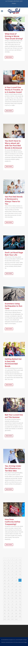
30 (5, 577)
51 (8, 589)
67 (12, 598)
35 (4, 580)
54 (20, 589)
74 (20, 601)
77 (12, 604)
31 (8, 577)
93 (16, 613)
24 (20, 571)
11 (8, 565)
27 (12, 574)
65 (5, 598)
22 (12, 571)
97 (12, 616)
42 (12, 583)
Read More (9, 57)
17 (12, 568)
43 (16, 583)
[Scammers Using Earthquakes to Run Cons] (14, 294)
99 (20, 616)
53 (16, 589)
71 (8, 601)
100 (5, 619)
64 (20, 595)
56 (8, 592)
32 (12, 577)
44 (20, 583)
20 (4, 571)
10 (4, 565)
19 (20, 568)
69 (20, 598)
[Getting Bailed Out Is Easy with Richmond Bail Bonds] (14, 349)
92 (12, 613)
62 (12, 595)
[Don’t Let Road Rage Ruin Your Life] (14, 242)
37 (12, 580)
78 (16, 604)
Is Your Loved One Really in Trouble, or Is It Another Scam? (14, 89)
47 (12, 586)
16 (8, 568)
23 (16, 571)
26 (8, 574)
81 (8, 607)
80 (5, 607)
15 (4, 568)
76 (8, 604)
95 (5, 616)
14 (20, 565)
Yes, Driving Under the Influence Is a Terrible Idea (13, 468)
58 (16, 592)
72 (12, 601)
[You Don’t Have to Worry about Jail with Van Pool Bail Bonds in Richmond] (14, 131)
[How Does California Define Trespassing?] (14, 509)
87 (12, 610)
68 (16, 598)
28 (16, 574)
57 (12, 592)
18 (16, 568)
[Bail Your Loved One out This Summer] (14, 405)
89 (20, 610)
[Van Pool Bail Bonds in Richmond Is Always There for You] (14, 187)
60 (5, 595)
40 (5, 583)
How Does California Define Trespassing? (12, 521)
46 (8, 586)
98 (16, 616)
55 (4, 592)
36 (8, 580)
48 (16, 586)
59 (20, 592)
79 (20, 604)
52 (12, 589)
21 (8, 571)
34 (20, 577)
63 (16, 595)
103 (16, 619)
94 (20, 613)
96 (8, 616)
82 (12, 607)
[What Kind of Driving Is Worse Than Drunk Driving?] (14, 24)
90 (5, 613)
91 (8, 613)
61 (8, 595)
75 (4, 604)
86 (8, 610)
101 (9, 619)
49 (20, 586)
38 (16, 580)
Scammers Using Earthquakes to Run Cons (13, 306)
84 (20, 607)
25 (4, 574)
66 (8, 598)
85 (5, 610)
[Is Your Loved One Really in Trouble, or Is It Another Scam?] (14, 77)
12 (12, 565)
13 (16, 565)
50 (5, 589)
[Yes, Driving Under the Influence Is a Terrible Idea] (14, 456)
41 (8, 583)
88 (16, 610)
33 (16, 577)
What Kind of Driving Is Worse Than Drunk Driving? (14, 36)
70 (5, 601)
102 (12, 619)
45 (5, 586)
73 (16, 601)
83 (16, 607)
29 (20, 574)
